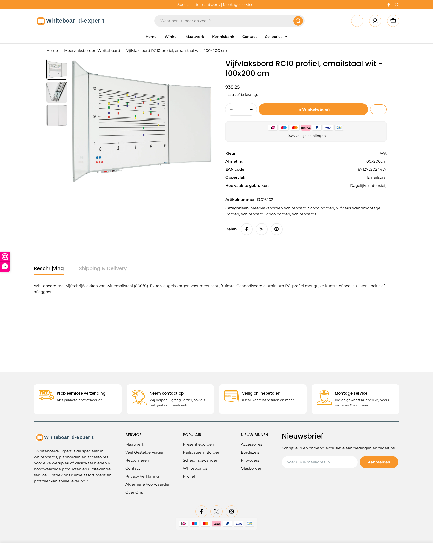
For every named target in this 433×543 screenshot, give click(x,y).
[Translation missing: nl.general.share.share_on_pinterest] (277, 229)
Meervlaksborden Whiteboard (92, 50)
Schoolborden (321, 208)
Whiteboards (304, 214)
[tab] (49, 270)
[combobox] (229, 21)
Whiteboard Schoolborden (265, 214)
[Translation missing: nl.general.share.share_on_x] (262, 229)
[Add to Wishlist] (378, 109)
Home (52, 50)
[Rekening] (375, 21)
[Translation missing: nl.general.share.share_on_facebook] (247, 229)
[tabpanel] (210, 289)
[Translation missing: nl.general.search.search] (298, 21)
